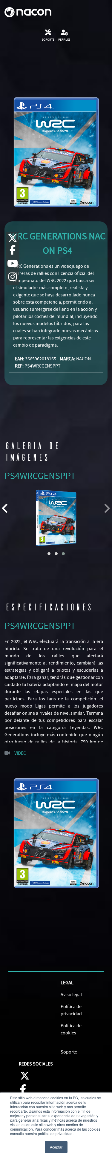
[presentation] (5, 508)
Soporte (69, 1052)
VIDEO (20, 753)
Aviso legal (71, 995)
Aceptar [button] (56, 1146)
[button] (49, 554)
